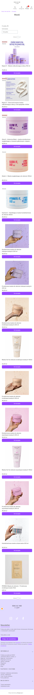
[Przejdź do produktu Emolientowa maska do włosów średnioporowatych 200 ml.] (17, 309)
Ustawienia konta (5, 686)
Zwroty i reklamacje (6, 674)
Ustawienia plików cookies (8, 656)
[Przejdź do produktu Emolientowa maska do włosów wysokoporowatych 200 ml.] (17, 420)
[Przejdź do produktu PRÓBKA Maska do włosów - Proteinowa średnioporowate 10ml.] (17, 570)
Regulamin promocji (6, 660)
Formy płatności (5, 677)
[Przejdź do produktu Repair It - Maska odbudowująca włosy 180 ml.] (17, 52)
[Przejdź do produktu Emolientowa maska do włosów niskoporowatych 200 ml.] (17, 236)
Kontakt (3, 664)
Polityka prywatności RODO (8, 655)
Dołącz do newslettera (9, 639)
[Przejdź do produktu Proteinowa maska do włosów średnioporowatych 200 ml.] (17, 383)
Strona (14, 37)
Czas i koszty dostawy (6, 676)
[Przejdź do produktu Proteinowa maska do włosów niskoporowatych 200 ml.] (17, 273)
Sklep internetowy (15, 692)
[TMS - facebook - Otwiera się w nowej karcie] (23, 618)
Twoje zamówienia (5, 684)
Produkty (14, 11)
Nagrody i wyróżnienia (6, 658)
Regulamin (18, 642)
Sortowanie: (5, 28)
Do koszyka (17, 73)
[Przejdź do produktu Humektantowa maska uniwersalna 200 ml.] (17, 530)
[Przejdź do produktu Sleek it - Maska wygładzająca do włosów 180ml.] (17, 163)
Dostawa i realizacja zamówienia (9, 673)
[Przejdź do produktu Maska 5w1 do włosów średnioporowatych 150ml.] (17, 346)
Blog (2, 666)
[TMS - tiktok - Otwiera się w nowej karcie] (17, 618)
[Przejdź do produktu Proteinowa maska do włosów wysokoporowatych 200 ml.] (17, 493)
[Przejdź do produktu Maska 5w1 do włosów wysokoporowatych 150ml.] (17, 456)
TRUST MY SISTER (5, 11)
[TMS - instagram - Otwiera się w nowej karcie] (10, 618)
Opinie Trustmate (5, 661)
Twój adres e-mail (5, 635)
